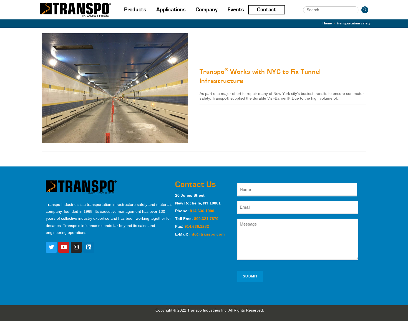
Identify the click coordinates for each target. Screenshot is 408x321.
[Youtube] (63, 247)
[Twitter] (51, 247)
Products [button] (135, 10)
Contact (266, 10)
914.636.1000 (202, 211)
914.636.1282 (197, 226)
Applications (171, 10)
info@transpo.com (207, 234)
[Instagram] (76, 247)
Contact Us (195, 184)
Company (207, 10)
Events (236, 10)
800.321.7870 (206, 218)
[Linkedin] (88, 247)
